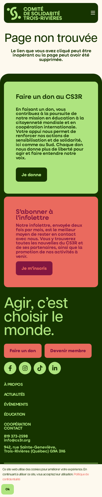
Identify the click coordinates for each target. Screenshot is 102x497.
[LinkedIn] (55, 368)
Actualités (14, 394)
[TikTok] (40, 368)
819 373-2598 (16, 436)
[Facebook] (10, 368)
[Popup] (93, 13)
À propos (13, 384)
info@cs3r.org (17, 440)
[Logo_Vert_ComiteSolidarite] (34, 13)
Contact (13, 428)
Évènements (16, 404)
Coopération (17, 424)
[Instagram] (25, 368)
